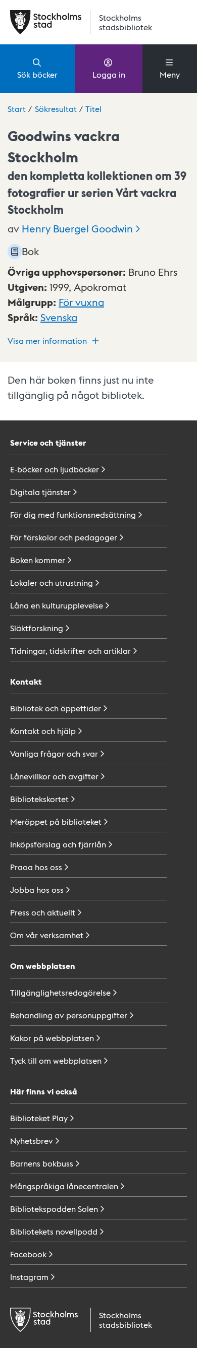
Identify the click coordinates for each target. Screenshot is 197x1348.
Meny (170, 74)
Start (17, 108)
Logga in (108, 74)
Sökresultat (56, 108)
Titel (93, 108)
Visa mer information (47, 340)
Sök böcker (37, 74)
